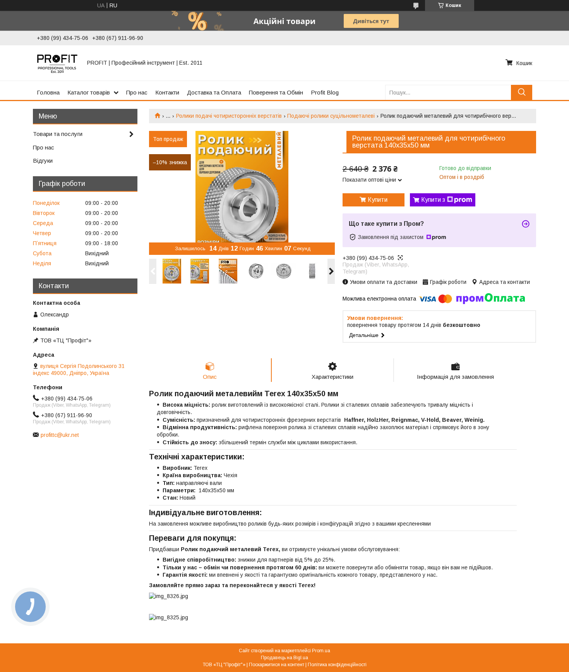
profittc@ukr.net (60, 435)
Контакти (167, 92)
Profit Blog (325, 92)
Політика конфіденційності (337, 664)
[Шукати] (521, 92)
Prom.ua (321, 650)
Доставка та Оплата (214, 92)
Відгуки (43, 160)
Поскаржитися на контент (276, 664)
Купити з (433, 199)
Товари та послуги (57, 134)
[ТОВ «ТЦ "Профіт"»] (57, 63)
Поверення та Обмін (276, 92)
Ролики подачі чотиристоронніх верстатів (229, 116)
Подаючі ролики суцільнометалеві (331, 116)
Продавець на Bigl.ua (284, 657)
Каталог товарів (88, 92)
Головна (48, 92)
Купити (377, 199)
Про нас (136, 92)
